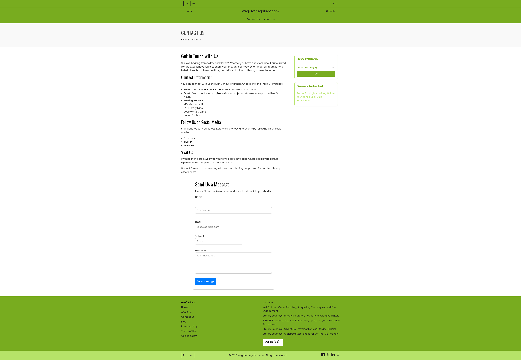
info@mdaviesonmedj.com (228, 93)
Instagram (190, 145)
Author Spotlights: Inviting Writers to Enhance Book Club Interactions (316, 97)
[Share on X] (328, 355)
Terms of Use (189, 331)
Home (189, 11)
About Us (269, 19)
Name (198, 197)
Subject (199, 236)
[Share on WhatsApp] (338, 355)
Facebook (189, 138)
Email (198, 222)
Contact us (187, 316)
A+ (186, 3)
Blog (183, 321)
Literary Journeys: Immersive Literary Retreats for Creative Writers (301, 315)
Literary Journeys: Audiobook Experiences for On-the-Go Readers (301, 333)
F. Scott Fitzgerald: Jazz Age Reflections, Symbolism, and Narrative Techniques (301, 322)
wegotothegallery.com (260, 11)
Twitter (188, 142)
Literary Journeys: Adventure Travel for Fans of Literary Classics (299, 329)
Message (200, 250)
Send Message (205, 281)
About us (186, 312)
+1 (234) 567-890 (214, 89)
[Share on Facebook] (323, 355)
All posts (330, 11)
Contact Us (253, 19)
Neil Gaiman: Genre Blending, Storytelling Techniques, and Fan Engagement (299, 309)
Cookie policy (189, 336)
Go (316, 73)
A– (193, 3)
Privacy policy (189, 326)
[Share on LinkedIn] (333, 355)
